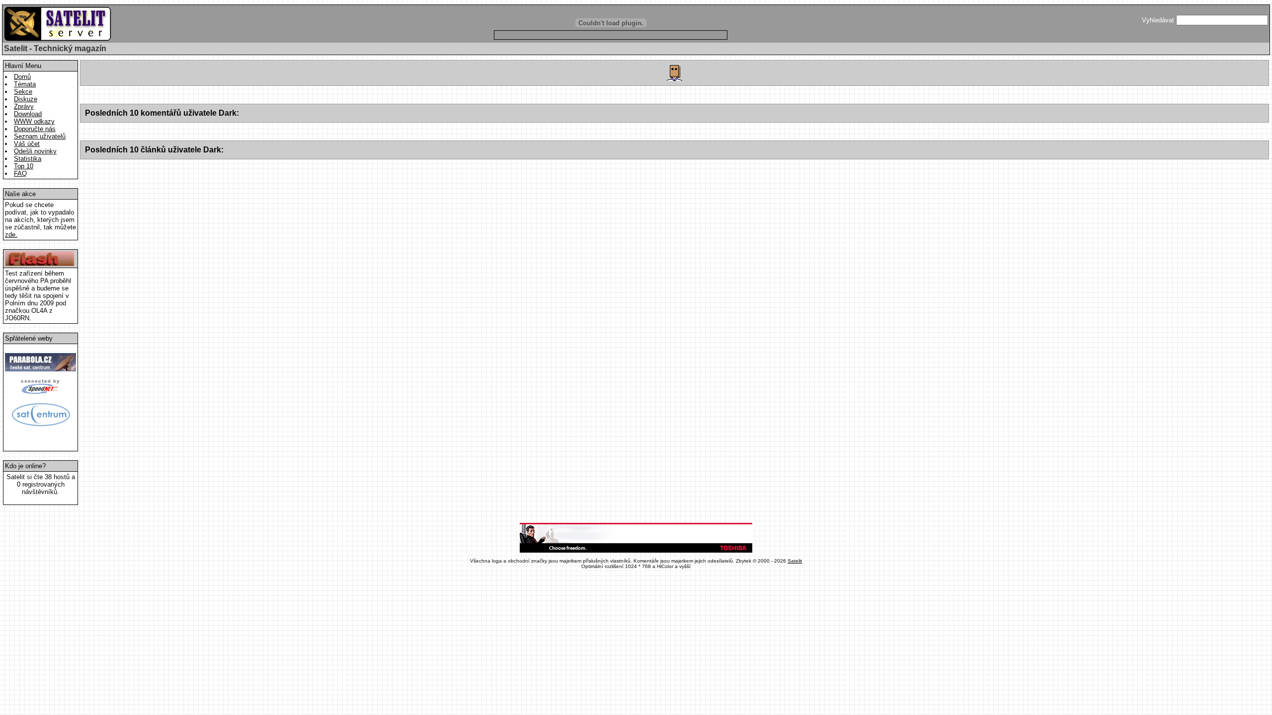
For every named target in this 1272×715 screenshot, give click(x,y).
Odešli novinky (35, 151)
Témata (25, 84)
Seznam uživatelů (40, 136)
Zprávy (24, 106)
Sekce (23, 91)
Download (28, 114)
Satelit (795, 561)
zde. (11, 234)
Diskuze (25, 99)
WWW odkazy (34, 121)
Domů (22, 76)
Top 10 (23, 166)
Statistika (27, 158)
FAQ (20, 173)
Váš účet (27, 143)
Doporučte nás (35, 129)
